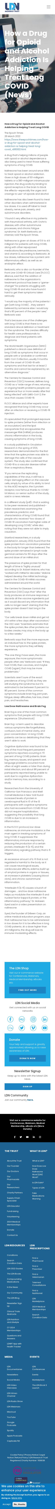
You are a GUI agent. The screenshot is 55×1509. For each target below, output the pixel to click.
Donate (10, 1230)
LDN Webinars (13, 1406)
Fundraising (12, 1211)
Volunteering (13, 1216)
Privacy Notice (31, 1455)
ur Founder (14, 1166)
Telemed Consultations (39, 1284)
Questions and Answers (14, 1337)
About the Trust (14, 1160)
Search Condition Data (14, 1262)
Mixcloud (11, 1412)
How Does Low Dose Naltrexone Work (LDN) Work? (39, 1172)
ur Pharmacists (13, 1178)
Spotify (10, 1430)
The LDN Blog (13, 1298)
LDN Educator (13, 1206)
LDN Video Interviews (12, 1386)
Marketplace (38, 1380)
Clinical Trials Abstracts (13, 1313)
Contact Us (12, 1235)
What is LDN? (38, 1160)
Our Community (14, 1292)
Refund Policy (21, 1457)
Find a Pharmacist (37, 1259)
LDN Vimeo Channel (12, 1394)
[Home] (12, 7)
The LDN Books (14, 1273)
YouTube (11, 1417)
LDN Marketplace (38, 1300)
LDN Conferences (38, 1368)
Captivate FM (13, 1441)
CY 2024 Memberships (13, 1329)
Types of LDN (38, 1187)
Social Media (13, 1380)
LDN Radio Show (15, 1401)
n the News (12, 1287)
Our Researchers (13, 1186)
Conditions (12, 1255)
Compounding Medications (14, 1280)
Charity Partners (15, 1192)
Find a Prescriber (37, 1267)
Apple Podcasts (14, 1435)
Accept (7, 1504)
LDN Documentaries (14, 1368)
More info (17, 1498)
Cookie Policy (16, 1455)
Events (35, 1374)
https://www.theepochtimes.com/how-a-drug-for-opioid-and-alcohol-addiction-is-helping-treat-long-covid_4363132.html (27, 144)
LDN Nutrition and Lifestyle (13, 1321)
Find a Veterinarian (38, 1275)
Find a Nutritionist (37, 1292)
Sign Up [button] (27, 1086)
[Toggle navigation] (48, 7)
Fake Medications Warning (38, 1196)
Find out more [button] (27, 990)
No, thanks (19, 1504)
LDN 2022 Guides (15, 1268)
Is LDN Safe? (38, 1182)
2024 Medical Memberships (13, 1223)
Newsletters (12, 1374)
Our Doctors (13, 1171)
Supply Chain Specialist (13, 1199)
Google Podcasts (11, 1424)
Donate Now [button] (28, 1058)
